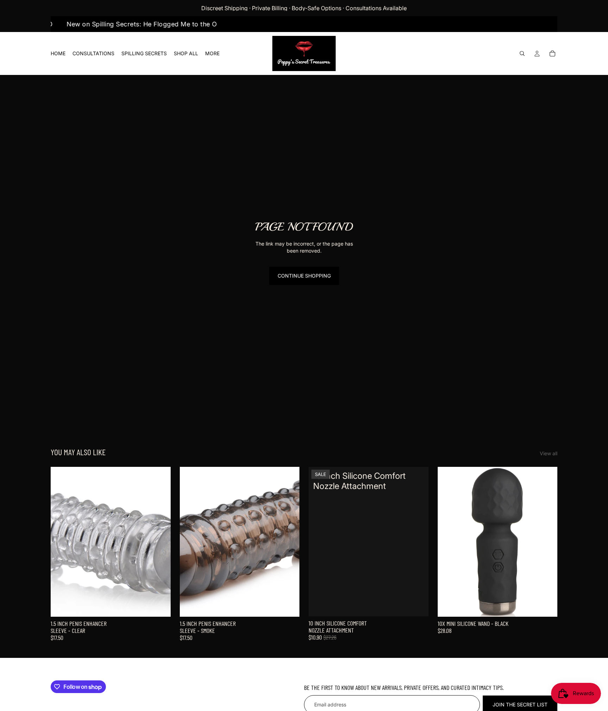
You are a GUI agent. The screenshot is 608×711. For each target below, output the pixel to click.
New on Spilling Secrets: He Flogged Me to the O (151, 24)
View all (548, 453)
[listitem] (212, 53)
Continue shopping (304, 276)
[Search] (522, 53)
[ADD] (159, 605)
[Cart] (552, 53)
